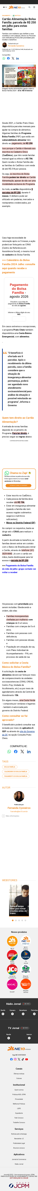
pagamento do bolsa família (15, 776)
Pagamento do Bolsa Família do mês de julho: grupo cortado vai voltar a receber (19, 569)
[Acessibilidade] (5, 7)
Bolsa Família (9, 767)
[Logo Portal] (16, 7)
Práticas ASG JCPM (19, 1094)
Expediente (19, 1113)
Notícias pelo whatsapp (19, 1134)
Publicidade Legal (19, 1143)
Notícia (16, 15)
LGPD (19, 1108)
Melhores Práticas (19, 1104)
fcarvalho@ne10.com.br (19, 812)
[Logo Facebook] (8, 58)
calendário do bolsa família (15, 771)
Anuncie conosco (19, 1148)
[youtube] (26, 1059)
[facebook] (11, 1059)
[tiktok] (23, 1059)
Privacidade (19, 1099)
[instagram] (15, 1059)
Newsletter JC (19, 1138)
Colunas (19, 1078)
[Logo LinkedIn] (17, 58)
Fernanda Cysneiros (16, 46)
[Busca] (29, 7)
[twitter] (19, 1059)
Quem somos (19, 1090)
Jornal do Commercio (19, 1159)
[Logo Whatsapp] (3, 58)
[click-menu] (34, 7)
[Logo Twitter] (13, 58)
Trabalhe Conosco (19, 1122)
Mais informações (12, 816)
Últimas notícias (19, 1074)
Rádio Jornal (19, 1164)
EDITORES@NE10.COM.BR (19, 1178)
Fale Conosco (19, 1118)
